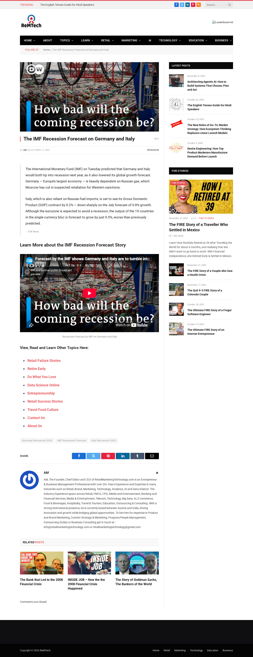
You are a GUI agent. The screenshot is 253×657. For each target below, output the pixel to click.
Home (28, 40)
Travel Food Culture (43, 410)
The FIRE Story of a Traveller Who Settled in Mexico (198, 227)
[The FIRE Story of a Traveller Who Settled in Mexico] (201, 197)
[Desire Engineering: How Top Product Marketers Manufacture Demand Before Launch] (176, 147)
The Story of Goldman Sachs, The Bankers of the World (136, 582)
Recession (153, 150)
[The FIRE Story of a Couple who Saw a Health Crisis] (176, 269)
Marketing (129, 40)
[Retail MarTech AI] (31, 22)
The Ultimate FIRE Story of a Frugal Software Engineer (209, 312)
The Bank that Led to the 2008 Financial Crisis (41, 582)
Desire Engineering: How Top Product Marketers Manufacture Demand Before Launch (207, 152)
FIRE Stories (178, 183)
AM (25, 150)
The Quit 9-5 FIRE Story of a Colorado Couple (204, 292)
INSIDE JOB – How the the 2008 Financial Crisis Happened (86, 584)
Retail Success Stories (45, 401)
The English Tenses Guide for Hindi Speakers (67, 4)
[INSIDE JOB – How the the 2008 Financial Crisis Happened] (89, 563)
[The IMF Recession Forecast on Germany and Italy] (89, 97)
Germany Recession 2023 (37, 440)
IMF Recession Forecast (71, 440)
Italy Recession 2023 (103, 440)
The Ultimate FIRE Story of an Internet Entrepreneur (205, 331)
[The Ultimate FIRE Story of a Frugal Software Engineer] (176, 309)
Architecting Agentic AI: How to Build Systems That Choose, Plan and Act (208, 85)
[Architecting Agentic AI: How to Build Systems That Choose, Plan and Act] (176, 80)
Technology (168, 40)
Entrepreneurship (41, 393)
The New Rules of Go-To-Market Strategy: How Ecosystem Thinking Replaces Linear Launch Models (209, 129)
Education (196, 40)
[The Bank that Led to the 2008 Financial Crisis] (41, 563)
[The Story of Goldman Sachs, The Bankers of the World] (137, 563)
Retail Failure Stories (44, 360)
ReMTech (45, 650)
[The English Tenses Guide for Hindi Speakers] (176, 104)
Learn (85, 40)
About (47, 40)
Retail (105, 40)
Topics (65, 40)
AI (150, 40)
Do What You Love (41, 377)
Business (221, 40)
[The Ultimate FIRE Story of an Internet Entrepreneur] (176, 328)
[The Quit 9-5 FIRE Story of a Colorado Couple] (176, 289)
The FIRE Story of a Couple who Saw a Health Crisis (209, 272)
